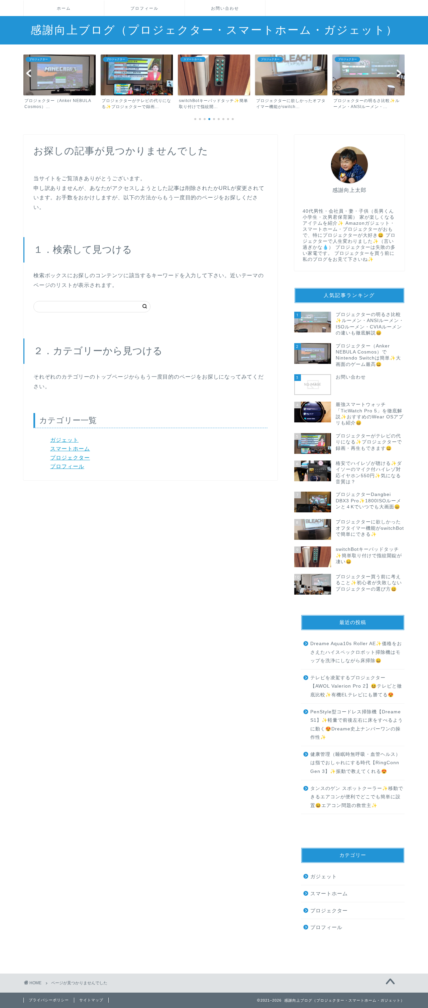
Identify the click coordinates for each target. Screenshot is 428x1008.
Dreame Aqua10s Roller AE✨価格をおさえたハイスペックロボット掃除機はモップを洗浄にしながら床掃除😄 (356, 652)
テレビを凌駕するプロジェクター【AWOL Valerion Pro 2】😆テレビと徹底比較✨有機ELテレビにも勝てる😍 (356, 686)
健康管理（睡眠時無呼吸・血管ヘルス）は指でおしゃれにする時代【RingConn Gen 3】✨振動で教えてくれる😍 (355, 763)
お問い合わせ (225, 8)
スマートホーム (70, 448)
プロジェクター (70, 458)
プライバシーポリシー (49, 1000)
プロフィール (144, 8)
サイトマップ (91, 1000)
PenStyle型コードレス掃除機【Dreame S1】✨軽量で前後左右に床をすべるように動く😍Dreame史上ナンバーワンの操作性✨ (356, 724)
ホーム (64, 8)
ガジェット (64, 440)
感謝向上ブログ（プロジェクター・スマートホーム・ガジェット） (214, 29)
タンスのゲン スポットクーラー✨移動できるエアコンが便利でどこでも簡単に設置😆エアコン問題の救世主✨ (356, 797)
